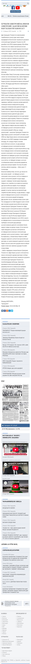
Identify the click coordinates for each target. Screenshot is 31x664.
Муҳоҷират (5, 623)
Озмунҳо (4, 652)
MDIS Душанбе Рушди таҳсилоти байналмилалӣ (12, 361)
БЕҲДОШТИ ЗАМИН (9, 508)
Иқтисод (4, 618)
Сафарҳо (19, 621)
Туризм (4, 632)
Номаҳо (4, 633)
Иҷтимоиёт (5, 620)
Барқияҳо (19, 626)
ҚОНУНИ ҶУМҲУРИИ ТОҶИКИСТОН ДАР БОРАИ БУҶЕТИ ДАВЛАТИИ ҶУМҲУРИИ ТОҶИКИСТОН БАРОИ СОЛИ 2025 (15, 558)
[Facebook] (5, 311)
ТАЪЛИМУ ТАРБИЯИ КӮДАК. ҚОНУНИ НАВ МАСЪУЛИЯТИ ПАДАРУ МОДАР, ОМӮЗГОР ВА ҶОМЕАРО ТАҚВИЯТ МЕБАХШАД (15, 567)
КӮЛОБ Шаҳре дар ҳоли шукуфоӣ (12, 368)
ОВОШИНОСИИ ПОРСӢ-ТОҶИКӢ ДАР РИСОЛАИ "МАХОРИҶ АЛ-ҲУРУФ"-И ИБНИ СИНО (15, 515)
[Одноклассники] (7, 311)
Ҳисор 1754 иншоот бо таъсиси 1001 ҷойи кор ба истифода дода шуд (15, 345)
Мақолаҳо (19, 625)
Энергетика (5, 621)
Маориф (4, 628)
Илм (3, 626)
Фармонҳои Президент (8, 641)
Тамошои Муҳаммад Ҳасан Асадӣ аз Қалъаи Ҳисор (13, 338)
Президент (20, 639)
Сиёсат (4, 616)
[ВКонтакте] (2, 311)
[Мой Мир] (10, 311)
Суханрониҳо (20, 618)
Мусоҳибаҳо (20, 623)
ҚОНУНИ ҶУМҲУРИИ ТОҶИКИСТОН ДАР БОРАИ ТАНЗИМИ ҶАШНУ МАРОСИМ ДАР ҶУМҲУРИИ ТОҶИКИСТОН (15, 590)
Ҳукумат (19, 641)
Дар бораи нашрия (7, 650)
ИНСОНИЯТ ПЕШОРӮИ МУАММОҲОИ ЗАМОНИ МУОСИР (14, 575)
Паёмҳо (19, 616)
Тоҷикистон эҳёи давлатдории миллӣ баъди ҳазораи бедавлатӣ (14, 528)
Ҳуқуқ (3, 625)
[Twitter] (12, 311)
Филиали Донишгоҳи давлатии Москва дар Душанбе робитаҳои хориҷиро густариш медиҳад (15, 353)
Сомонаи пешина (15, 11)
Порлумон (19, 643)
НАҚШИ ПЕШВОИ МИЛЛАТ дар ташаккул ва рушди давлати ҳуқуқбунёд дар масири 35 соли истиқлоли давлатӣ (15, 536)
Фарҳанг (4, 630)
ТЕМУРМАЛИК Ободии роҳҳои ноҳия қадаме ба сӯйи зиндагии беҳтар (14, 374)
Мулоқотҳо (20, 620)
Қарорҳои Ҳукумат (7, 643)
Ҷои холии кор (6, 654)
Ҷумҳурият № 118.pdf (10, 425)
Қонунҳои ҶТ (5, 639)
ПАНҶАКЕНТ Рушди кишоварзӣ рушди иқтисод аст (14, 331)
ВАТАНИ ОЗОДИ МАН (9, 522)
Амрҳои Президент (7, 644)
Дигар (18, 644)
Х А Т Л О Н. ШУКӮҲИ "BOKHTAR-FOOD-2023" (15, 582)
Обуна (4, 656)
